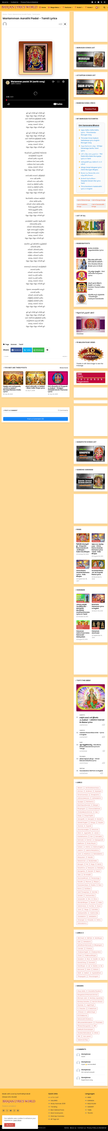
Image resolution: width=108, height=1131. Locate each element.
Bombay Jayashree (96, 998)
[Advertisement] (27, 32)
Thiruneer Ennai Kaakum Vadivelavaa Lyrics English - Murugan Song (90, 140)
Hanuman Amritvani (95, 632)
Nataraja (100, 868)
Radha (93, 885)
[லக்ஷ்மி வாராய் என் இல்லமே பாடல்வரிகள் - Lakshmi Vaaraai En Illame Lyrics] (90, 697)
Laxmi (79, 854)
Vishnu (98, 920)
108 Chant (81, 938)
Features (67, 7)
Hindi (79, 833)
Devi (96, 812)
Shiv (89, 899)
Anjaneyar (98, 791)
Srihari (96, 1033)
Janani (96, 833)
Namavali (81, 969)
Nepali (98, 871)
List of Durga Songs (98, 200)
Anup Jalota (81, 991)
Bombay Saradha (83, 1001)
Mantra (95, 966)
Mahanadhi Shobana (85, 1019)
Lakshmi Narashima (92, 850)
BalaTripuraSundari (84, 805)
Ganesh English (83, 822)
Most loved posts (57, 1113)
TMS (79, 1036)
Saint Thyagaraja (83, 892)
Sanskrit (80, 895)
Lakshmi (80, 850)
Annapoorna (95, 795)
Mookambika (93, 861)
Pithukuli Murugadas (84, 1026)
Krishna (88, 847)
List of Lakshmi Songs (82, 205)
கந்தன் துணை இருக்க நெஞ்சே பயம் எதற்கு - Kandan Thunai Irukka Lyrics (96, 286)
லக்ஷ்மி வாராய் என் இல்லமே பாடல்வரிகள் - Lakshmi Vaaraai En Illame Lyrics (92, 719)
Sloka (100, 902)
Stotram (96, 969)
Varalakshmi (82, 916)
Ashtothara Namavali (85, 945)
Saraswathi (81, 899)
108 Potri (89, 938)
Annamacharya (83, 795)
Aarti (79, 941)
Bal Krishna (90, 802)
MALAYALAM (91, 1104)
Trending (54, 1107)
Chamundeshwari (94, 808)
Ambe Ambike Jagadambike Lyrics (96, 249)
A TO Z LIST (55, 1097)
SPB (95, 1026)
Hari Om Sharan (97, 1001)
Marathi (90, 857)
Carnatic (80, 948)
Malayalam (81, 857)
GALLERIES (54, 1100)
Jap (102, 959)
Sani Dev (94, 892)
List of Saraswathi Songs (98, 205)
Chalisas (89, 948)
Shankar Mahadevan (84, 1033)
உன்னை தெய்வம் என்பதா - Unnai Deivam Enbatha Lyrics (89, 760)
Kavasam (92, 962)
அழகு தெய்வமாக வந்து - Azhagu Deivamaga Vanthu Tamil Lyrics (91, 148)
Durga (80, 815)
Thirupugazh (82, 976)
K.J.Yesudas (81, 1008)
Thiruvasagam (93, 976)
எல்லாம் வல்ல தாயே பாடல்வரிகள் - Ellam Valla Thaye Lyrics (35, 387)
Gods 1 (79, 7)
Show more (64, 368)
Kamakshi (98, 836)
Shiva (95, 899)
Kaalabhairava (82, 836)
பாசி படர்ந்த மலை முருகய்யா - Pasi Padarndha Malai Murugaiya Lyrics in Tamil (92, 156)
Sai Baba (87, 888)
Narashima (81, 868)
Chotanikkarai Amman (85, 812)
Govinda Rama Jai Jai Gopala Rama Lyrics (97, 572)
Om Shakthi (87, 875)
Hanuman (95, 829)
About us (73, 1128)
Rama (80, 888)
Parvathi (80, 882)
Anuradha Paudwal (94, 991)
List (89, 966)
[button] (104, 7)
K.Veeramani (92, 1008)
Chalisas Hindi (96, 952)
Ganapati (91, 819)
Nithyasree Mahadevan (85, 1022)
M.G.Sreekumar (82, 1015)
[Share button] (47, 350)
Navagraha (81, 871)
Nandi (99, 864)
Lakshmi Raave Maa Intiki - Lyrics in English (92, 733)
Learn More (17, 1120)
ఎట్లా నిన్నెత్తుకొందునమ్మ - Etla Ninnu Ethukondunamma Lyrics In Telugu (90, 747)
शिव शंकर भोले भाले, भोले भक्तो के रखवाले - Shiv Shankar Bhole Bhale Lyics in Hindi (95, 263)
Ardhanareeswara (83, 798)
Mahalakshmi (97, 854)
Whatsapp (39, 350)
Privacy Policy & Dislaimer (29, 2)
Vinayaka (90, 920)
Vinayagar (81, 920)
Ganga (92, 822)
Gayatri (100, 822)
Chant (80, 955)
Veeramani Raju (83, 1040)
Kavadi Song (82, 962)
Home (43, 7)
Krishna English (98, 847)
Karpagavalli (99, 840)
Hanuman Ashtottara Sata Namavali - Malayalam (82, 634)
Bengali (95, 805)
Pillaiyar (96, 882)
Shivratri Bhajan (83, 902)
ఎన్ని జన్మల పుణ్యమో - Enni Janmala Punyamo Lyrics (96, 273)
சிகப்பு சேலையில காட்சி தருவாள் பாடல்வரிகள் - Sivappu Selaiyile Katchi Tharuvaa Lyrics (58, 389)
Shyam (93, 902)
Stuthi (79, 973)
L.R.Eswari (81, 1012)
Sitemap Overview (57, 1116)
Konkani (80, 847)
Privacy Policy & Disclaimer (96, 1128)
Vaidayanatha (82, 913)
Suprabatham (96, 973)
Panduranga (95, 878)
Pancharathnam (83, 878)
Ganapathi (81, 819)
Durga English (88, 815)
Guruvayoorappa (83, 829)
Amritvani (89, 791)
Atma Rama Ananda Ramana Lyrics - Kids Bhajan (82, 573)
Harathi (95, 959)
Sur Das (91, 906)
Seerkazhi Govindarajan (85, 1029)
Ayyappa (80, 802)
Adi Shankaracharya (92, 788)
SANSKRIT (90, 1107)
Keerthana (81, 843)
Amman (14, 344)
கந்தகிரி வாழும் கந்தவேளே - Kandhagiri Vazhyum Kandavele (96, 296)
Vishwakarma (82, 923)
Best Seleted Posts (57, 1110)
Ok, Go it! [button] (9, 1125)
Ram (100, 885)
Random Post (90, 109)
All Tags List (55, 1119)
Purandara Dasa (83, 885)
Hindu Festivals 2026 (58, 1104)
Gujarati (88, 826)
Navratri (90, 871)
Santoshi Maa (90, 895)
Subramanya (82, 906)
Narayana (91, 868)
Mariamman (82, 861)
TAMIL (89, 1110)
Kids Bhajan (81, 966)
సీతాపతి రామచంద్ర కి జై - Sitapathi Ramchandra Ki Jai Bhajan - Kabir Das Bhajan (83, 548)
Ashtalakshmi (96, 798)
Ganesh (99, 819)
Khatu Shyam (91, 843)
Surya (99, 906)
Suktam (86, 973)
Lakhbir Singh (90, 1012)
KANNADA (90, 1100)
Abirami (80, 788)
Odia (79, 875)
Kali (91, 836)
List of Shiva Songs (84, 200)
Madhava (87, 854)
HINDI (89, 1097)
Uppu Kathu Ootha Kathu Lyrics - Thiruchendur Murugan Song (90, 132)
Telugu (86, 909)
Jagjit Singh (90, 1005)
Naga (92, 864)
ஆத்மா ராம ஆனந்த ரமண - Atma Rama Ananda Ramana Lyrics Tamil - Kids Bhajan (98, 549)
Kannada (81, 840)
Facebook (17, 350)
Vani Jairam (87, 1036)
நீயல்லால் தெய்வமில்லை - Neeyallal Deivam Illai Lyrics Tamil (91, 180)
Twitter (28, 350)
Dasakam (81, 959)
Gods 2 (89, 7)
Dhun (88, 959)
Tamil (10, 14)
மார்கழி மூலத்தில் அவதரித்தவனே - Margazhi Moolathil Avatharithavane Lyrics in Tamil (83, 609)
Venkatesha (92, 916)
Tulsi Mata (94, 909)
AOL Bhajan (98, 938)
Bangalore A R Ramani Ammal (87, 994)
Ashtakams (87, 941)
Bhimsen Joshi (82, 998)
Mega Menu (54, 7)
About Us (5, 2)
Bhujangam (81, 808)
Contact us (15, 2)
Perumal (88, 882)
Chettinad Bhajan (90, 955)
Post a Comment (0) (35, 419)
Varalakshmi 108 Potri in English (91, 771)
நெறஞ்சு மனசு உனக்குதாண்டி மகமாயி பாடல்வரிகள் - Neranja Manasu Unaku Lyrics (12, 389)
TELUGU (90, 1113)
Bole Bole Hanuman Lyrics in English (98, 606)
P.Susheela (98, 1022)
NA (87, 864)
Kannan (89, 840)
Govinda (80, 826)
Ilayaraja (80, 1005)
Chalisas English (83, 952)
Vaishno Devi (94, 913)
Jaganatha (87, 833)
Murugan (80, 864)
